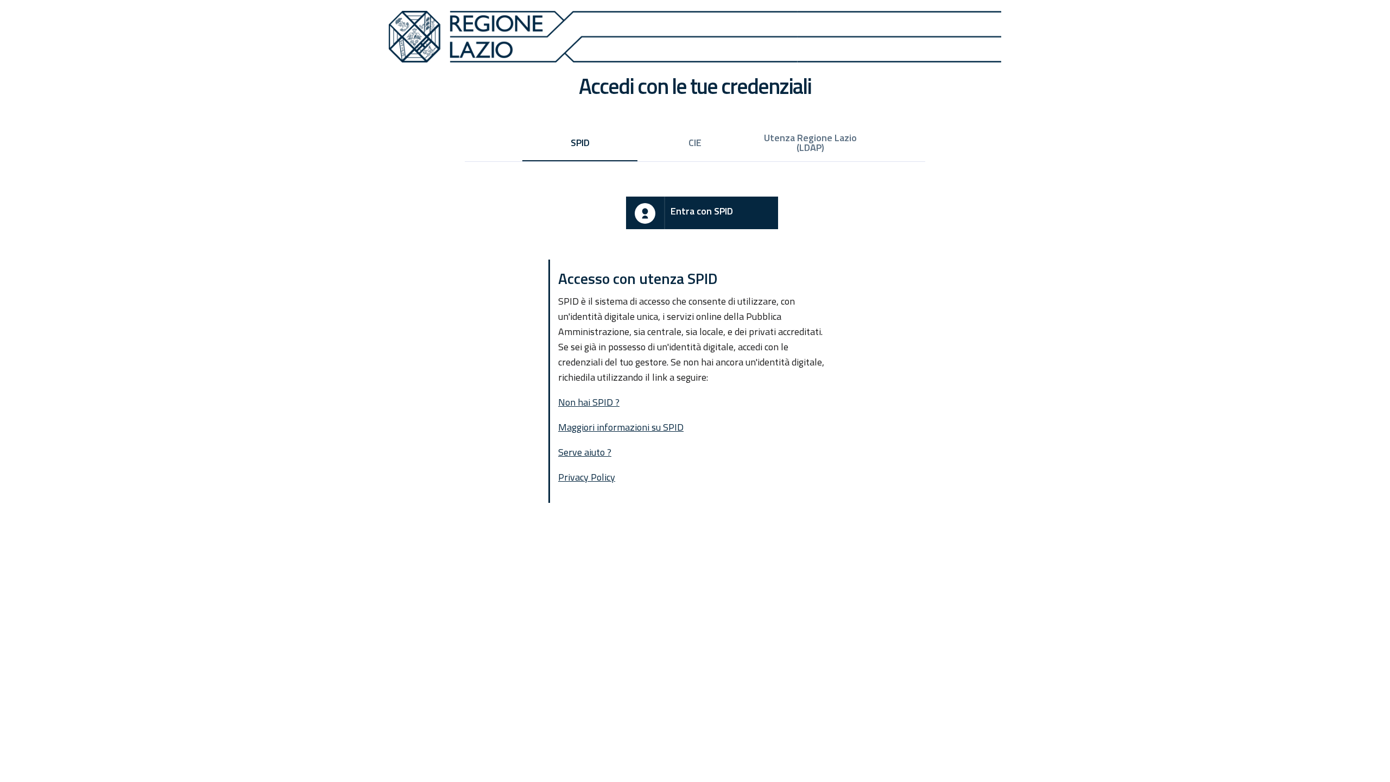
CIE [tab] (695, 142)
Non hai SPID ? (589, 402)
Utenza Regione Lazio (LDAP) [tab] (810, 142)
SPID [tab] (580, 142)
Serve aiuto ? (584, 452)
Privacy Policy (586, 477)
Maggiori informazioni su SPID (621, 427)
